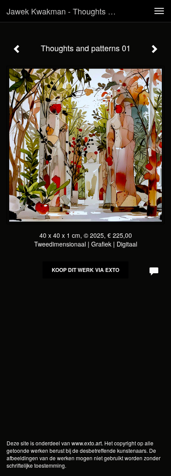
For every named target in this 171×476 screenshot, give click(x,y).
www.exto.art (86, 443)
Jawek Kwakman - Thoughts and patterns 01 (65, 11)
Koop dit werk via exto (85, 270)
